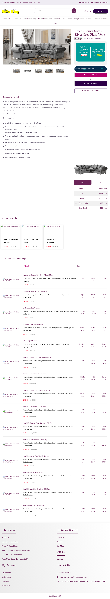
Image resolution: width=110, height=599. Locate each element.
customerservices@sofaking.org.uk (73, 577)
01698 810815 (65, 573)
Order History (7, 577)
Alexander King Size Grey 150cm (35, 291)
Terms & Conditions (10, 546)
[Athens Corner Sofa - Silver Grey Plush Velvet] (37, 47)
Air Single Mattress (30, 341)
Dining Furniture (79, 19)
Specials (60, 559)
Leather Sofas (17, 19)
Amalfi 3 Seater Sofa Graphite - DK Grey (37, 390)
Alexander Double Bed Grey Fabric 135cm (38, 275)
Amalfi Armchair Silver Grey (33, 472)
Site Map (60, 546)
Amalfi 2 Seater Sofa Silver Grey (34, 374)
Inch (82, 182)
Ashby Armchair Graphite (31, 308)
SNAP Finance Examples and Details (16, 550)
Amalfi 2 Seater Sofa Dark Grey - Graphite (37, 357)
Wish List (5, 581)
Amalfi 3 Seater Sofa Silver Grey (34, 407)
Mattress (69, 19)
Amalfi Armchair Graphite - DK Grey (36, 456)
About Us (5, 537)
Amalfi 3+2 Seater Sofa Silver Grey (35, 440)
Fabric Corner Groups (29, 19)
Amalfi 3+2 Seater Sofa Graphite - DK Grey (38, 423)
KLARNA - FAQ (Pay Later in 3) (15, 559)
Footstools (89, 19)
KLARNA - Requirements (12, 555)
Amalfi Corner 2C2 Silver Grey (34, 505)
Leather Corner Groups (45, 19)
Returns (60, 542)
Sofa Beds (57, 19)
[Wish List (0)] (91, 11)
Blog (55, 23)
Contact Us (105, 2)
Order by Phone (91, 83)
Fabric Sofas (7, 19)
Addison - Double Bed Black (33, 324)
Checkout (96, 2)
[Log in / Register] (87, 11)
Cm (100, 182)
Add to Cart (91, 75)
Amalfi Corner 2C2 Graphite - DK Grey (36, 489)
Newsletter (6, 585)
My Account (6, 573)
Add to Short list (92, 91)
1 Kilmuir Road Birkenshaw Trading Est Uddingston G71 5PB (81, 581)
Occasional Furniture (100, 19)
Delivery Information (10, 542)
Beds (63, 19)
